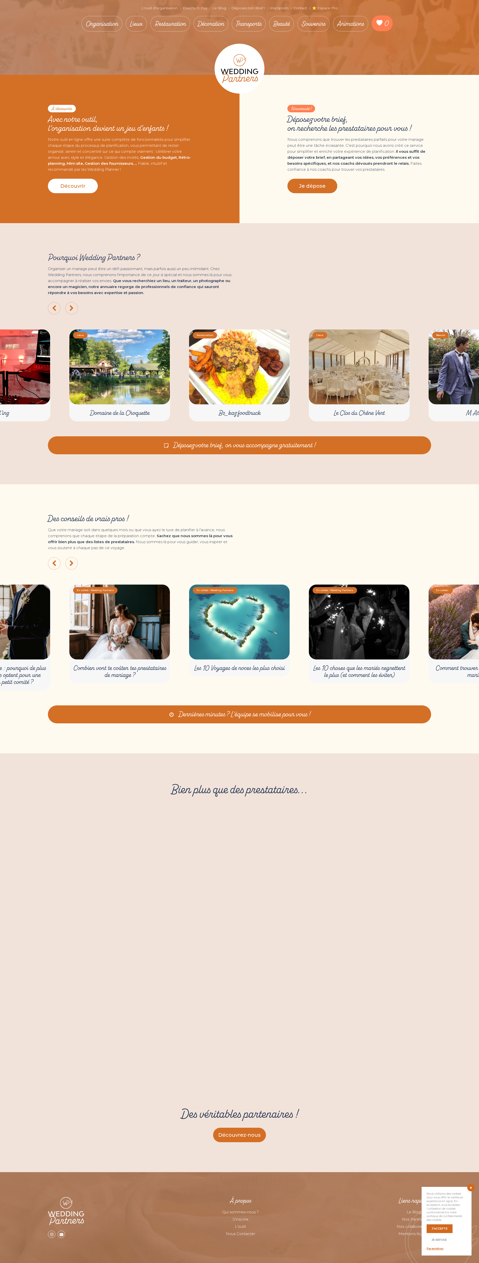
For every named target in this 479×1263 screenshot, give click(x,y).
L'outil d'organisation (159, 8)
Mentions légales (414, 1233)
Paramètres (435, 1248)
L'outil (240, 1226)
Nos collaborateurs (414, 1226)
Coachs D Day (195, 8)
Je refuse (439, 1240)
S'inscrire (240, 1219)
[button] (73, 186)
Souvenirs (313, 23)
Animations (350, 23)
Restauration (170, 23)
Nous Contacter (240, 1233)
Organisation (102, 23)
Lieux (136, 23)
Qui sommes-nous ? (240, 1212)
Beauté (281, 23)
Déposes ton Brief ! (248, 8)
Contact (300, 8)
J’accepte (440, 1228)
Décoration (211, 23)
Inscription (279, 8)
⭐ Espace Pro (325, 8)
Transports (248, 23)
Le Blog (219, 8)
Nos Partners (414, 1219)
